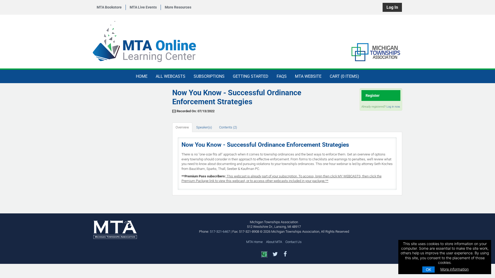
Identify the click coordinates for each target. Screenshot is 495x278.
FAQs (282, 76)
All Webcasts (170, 76)
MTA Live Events (143, 7)
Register (373, 95)
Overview (182, 127)
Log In (392, 7)
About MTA (274, 242)
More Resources (178, 7)
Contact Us (293, 242)
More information (454, 269)
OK (428, 269)
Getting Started (250, 76)
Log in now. (393, 106)
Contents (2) (228, 127)
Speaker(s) (204, 127)
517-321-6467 (220, 231)
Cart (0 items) (344, 76)
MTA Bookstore (109, 7)
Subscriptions (209, 76)
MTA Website (308, 76)
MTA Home (254, 242)
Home (141, 76)
